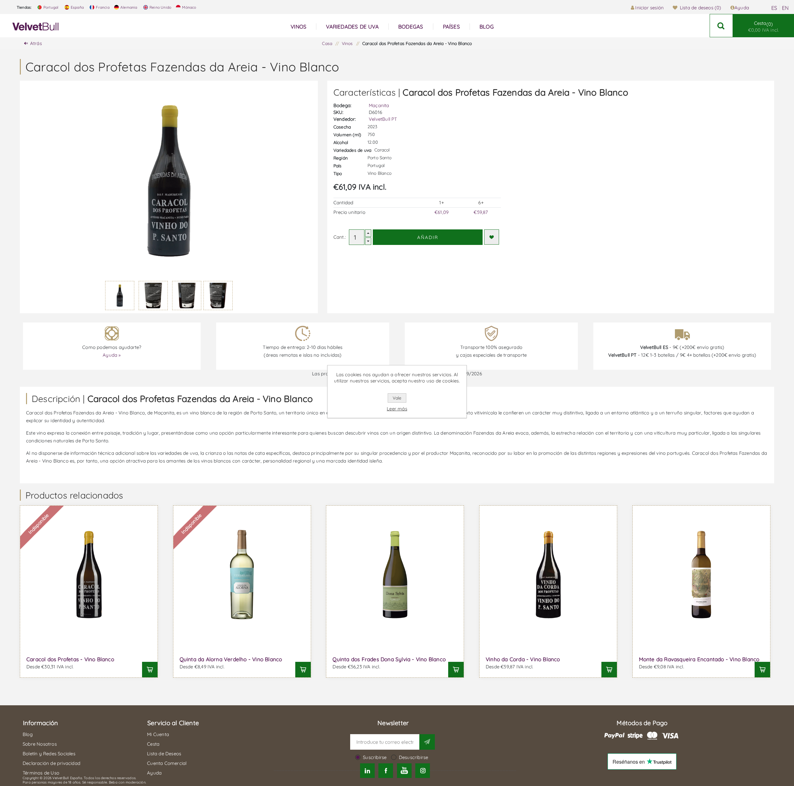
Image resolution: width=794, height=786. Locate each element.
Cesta (763, 26)
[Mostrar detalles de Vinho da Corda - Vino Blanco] (548, 574)
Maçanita (379, 105)
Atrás (36, 43)
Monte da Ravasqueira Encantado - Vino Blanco (699, 659)
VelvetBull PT (383, 119)
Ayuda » (112, 355)
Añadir (427, 237)
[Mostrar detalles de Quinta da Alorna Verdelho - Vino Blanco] (242, 574)
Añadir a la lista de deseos (491, 237)
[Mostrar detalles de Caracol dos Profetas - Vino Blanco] (89, 574)
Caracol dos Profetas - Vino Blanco (70, 659)
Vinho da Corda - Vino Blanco (523, 659)
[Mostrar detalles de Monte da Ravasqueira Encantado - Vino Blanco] (701, 574)
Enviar (427, 742)
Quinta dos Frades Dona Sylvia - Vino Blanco (389, 659)
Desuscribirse (413, 757)
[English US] (785, 8)
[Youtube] (404, 770)
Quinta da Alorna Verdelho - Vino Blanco (231, 659)
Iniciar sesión (649, 8)
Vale (397, 398)
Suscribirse (374, 757)
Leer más (397, 409)
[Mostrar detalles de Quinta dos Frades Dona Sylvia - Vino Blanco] (395, 574)
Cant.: (339, 237)
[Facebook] (385, 770)
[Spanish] (774, 8)
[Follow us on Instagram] (422, 770)
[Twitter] (367, 770)
